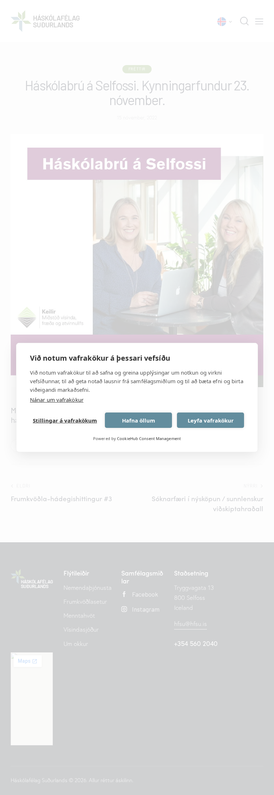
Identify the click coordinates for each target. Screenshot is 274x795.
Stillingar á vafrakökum (65, 420)
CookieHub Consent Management (149, 438)
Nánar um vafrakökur (56, 399)
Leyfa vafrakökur (211, 420)
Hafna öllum (138, 420)
